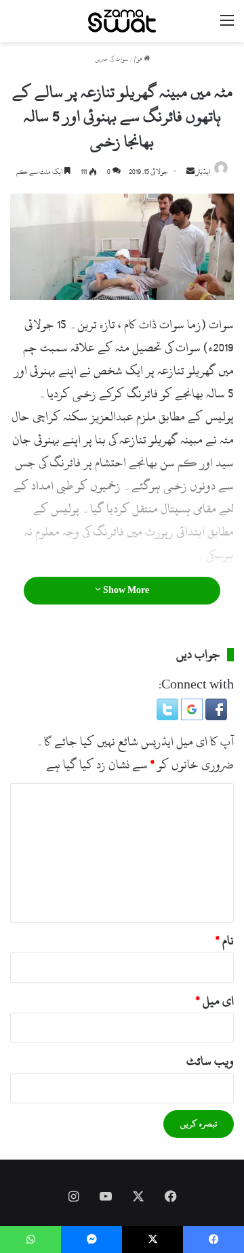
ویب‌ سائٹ (210, 1061)
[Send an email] (190, 172)
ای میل (215, 1001)
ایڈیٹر (203, 172)
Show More (125, 590)
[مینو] (227, 26)
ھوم (139, 59)
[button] (215, 716)
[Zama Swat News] (122, 20)
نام (225, 940)
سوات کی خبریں (111, 59)
